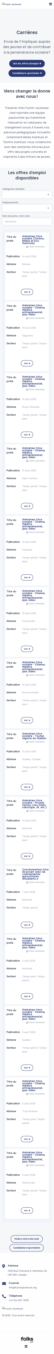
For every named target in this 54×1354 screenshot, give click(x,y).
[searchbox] (6, 195)
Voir (26, 292)
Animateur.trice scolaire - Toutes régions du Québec (34, 736)
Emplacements (10, 202)
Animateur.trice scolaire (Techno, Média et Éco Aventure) (33, 239)
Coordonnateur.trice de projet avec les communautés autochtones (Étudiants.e (35, 874)
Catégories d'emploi (13, 188)
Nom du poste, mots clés (16, 215)
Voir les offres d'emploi (26, 63)
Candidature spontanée (26, 1247)
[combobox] (27, 194)
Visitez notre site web (26, 1238)
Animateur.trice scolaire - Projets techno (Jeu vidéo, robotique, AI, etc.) (34, 804)
